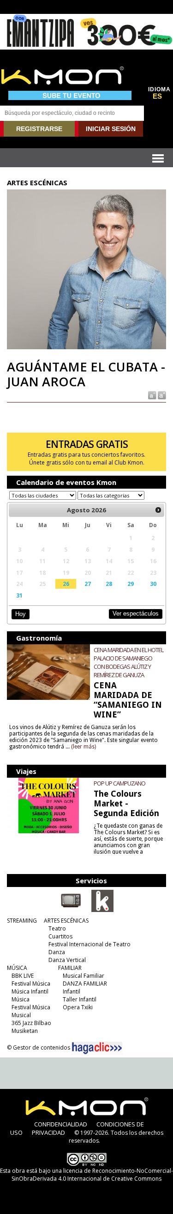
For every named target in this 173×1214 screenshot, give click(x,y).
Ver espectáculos (136, 613)
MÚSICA (17, 968)
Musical (21, 1015)
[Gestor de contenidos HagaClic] (97, 1048)
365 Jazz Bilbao (31, 1023)
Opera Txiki (78, 1007)
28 (109, 583)
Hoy (20, 613)
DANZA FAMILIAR (85, 984)
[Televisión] (71, 910)
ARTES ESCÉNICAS (66, 921)
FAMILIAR (70, 968)
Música (21, 999)
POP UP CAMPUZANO (119, 783)
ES (157, 96)
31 (19, 595)
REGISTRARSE (39, 128)
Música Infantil (30, 991)
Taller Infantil (79, 999)
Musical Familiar (83, 976)
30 (153, 583)
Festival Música (31, 984)
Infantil (71, 991)
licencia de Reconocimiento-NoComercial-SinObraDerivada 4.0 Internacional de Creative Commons (92, 1175)
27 (87, 583)
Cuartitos (60, 936)
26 (66, 583)
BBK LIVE (23, 976)
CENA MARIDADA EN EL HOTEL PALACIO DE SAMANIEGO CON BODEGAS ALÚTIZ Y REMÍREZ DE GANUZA (128, 662)
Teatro (57, 928)
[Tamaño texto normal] (151, 394)
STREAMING (22, 921)
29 (130, 583)
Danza (56, 952)
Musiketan (25, 1031)
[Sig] (158, 510)
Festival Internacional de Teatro (89, 944)
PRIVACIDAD (48, 1132)
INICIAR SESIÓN (111, 128)
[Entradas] (102, 910)
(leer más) (83, 746)
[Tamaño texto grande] (161, 394)
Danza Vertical (67, 960)
